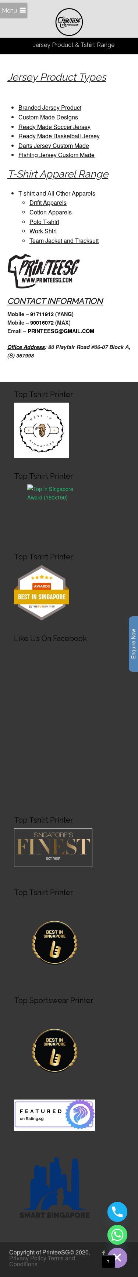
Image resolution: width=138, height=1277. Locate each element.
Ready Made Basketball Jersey (59, 136)
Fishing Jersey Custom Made (56, 154)
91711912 (42, 314)
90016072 (42, 322)
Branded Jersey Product (49, 107)
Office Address (26, 346)
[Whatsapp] (117, 1235)
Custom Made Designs (48, 117)
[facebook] (103, 1253)
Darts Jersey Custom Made (53, 145)
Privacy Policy (27, 1258)
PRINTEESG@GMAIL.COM (61, 331)
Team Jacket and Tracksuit (64, 240)
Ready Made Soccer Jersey (54, 126)
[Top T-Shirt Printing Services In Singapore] (54, 510)
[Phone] (117, 1212)
